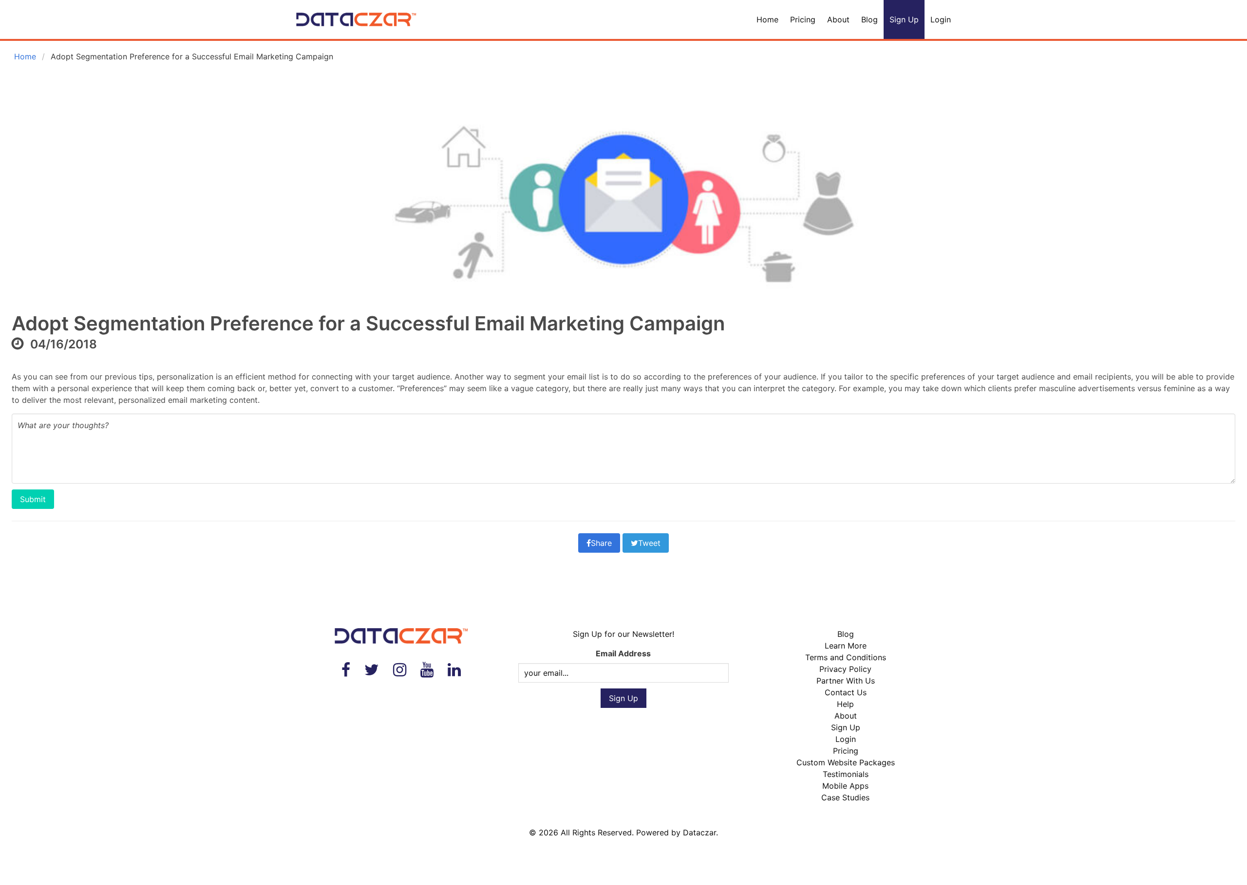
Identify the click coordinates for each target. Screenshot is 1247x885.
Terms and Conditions (845, 657)
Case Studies (845, 797)
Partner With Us (845, 681)
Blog (869, 19)
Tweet (649, 543)
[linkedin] (454, 669)
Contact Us (846, 692)
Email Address (623, 653)
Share (601, 543)
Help (845, 704)
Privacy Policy (845, 669)
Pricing (802, 19)
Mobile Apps (845, 786)
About (838, 19)
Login (940, 19)
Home (767, 19)
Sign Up (904, 19)
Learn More (846, 645)
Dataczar (699, 832)
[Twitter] (372, 669)
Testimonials (846, 774)
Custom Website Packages (845, 762)
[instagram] (399, 669)
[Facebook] (346, 669)
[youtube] (427, 669)
